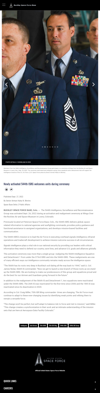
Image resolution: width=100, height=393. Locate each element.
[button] (4, 5)
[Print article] (6, 189)
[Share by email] (11, 189)
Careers (8, 388)
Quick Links (10, 381)
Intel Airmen (33, 325)
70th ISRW (43, 325)
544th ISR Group (74, 325)
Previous (6, 84)
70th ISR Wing (53, 325)
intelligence (23, 325)
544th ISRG (63, 325)
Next (93, 84)
